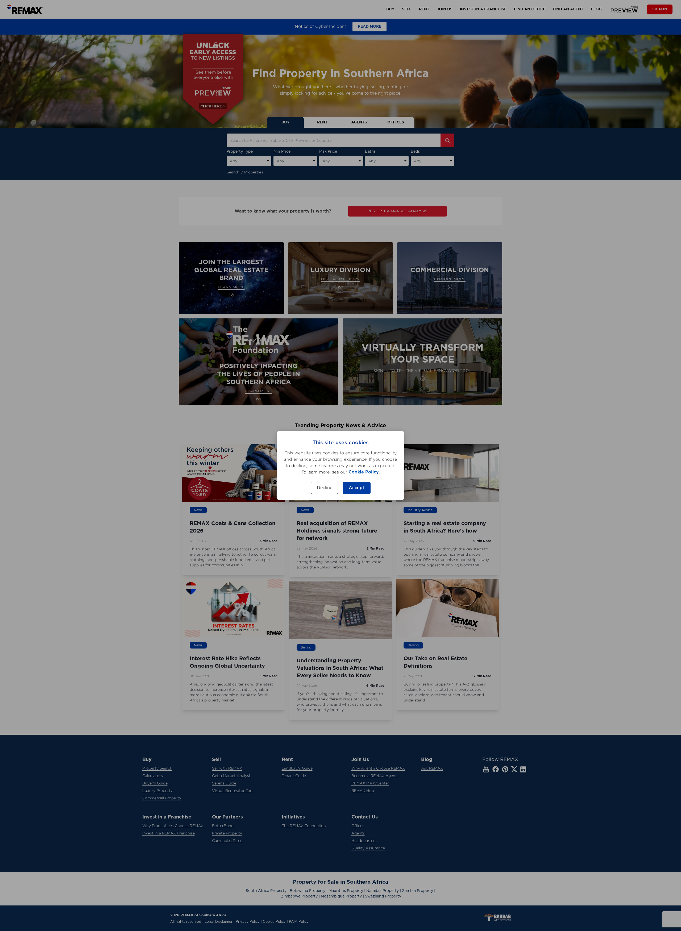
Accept (356, 488)
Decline (324, 488)
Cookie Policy (363, 472)
